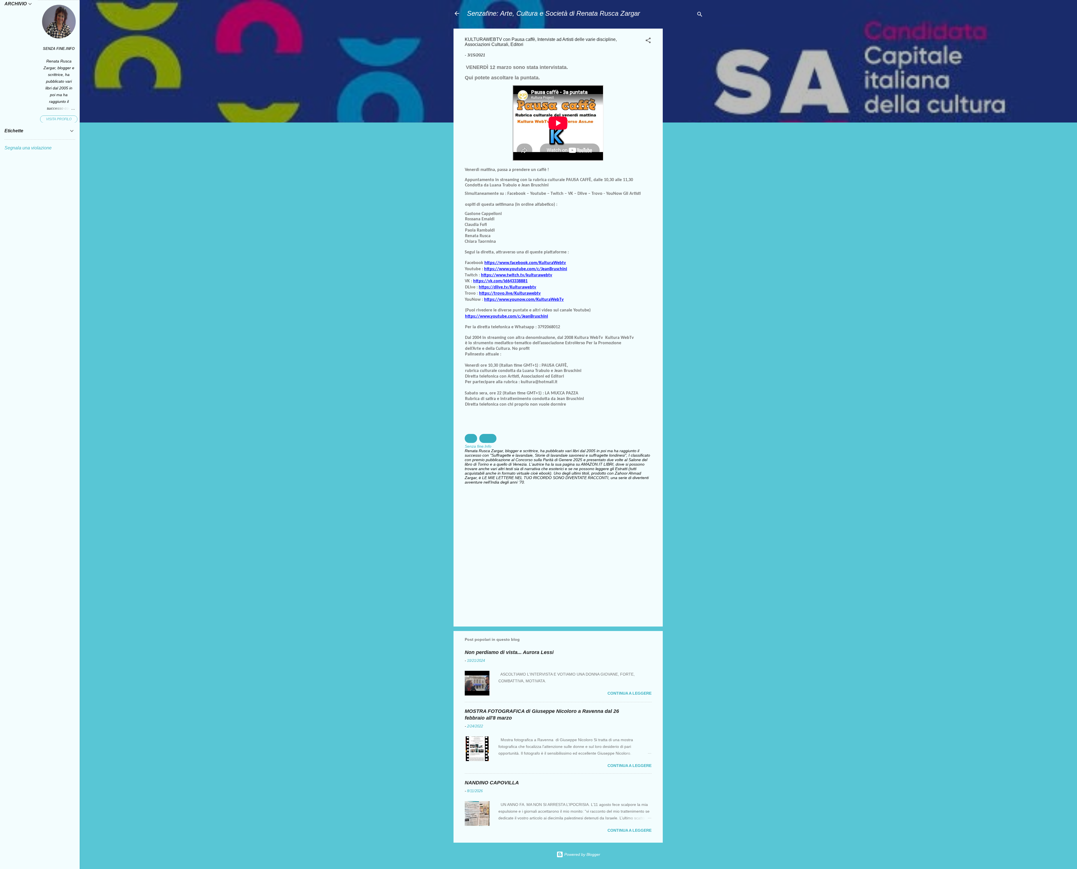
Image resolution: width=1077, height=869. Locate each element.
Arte (471, 438)
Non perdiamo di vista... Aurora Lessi (509, 652)
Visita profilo (59, 119)
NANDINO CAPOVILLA (492, 782)
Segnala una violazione (28, 147)
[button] (648, 41)
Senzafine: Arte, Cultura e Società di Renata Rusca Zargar (553, 13)
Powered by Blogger (581, 854)
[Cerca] (699, 15)
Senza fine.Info (59, 49)
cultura (488, 438)
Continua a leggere (629, 693)
